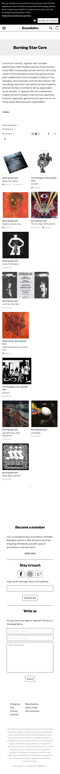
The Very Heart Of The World (43, 224)
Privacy (14, 711)
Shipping (15, 704)
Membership (32, 704)
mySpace (5, 112)
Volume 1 (6, 393)
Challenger (36, 433)
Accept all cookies (48, 20)
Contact (14, 714)
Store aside (31, 707)
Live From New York (10, 304)
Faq (12, 707)
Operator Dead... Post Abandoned (11, 434)
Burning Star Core (10, 178)
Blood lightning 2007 (11, 476)
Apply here (30, 553)
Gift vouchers (32, 711)
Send (30, 678)
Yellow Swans (8, 341)
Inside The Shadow (10, 264)
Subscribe (30, 597)
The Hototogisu (38, 178)
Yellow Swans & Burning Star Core (15, 348)
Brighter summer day (11, 224)
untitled (34, 184)
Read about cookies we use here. (16, 15)
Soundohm (30, 28)
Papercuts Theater (10, 181)
